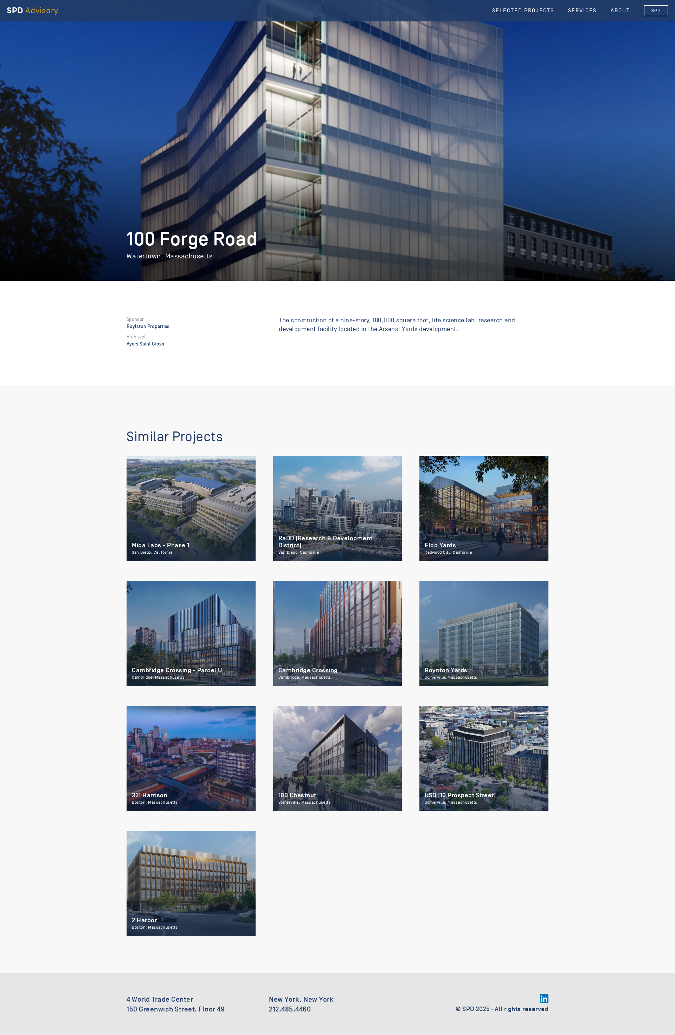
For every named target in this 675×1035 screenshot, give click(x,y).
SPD (656, 11)
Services (582, 10)
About (620, 10)
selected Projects (523, 10)
